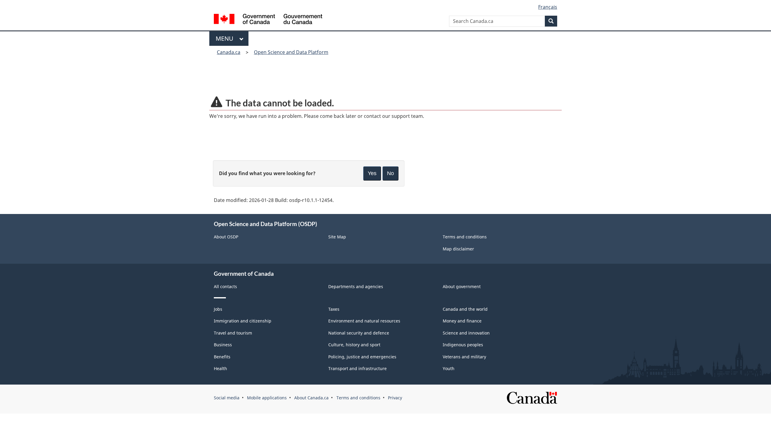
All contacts (225, 286)
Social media (226, 398)
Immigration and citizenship (242, 321)
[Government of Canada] (268, 20)
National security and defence (358, 333)
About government (462, 286)
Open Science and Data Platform (291, 52)
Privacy (395, 398)
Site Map (337, 237)
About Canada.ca (311, 398)
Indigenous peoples (463, 345)
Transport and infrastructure (357, 368)
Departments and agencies (355, 286)
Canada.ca (228, 52)
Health (220, 368)
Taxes (333, 309)
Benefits (222, 357)
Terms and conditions (465, 237)
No (390, 173)
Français (547, 7)
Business (223, 345)
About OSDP (226, 237)
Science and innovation (466, 333)
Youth (448, 368)
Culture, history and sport (354, 345)
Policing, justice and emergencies (362, 357)
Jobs (218, 309)
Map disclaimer (458, 249)
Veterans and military (464, 357)
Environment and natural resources (364, 321)
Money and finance (462, 321)
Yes (372, 173)
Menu (226, 38)
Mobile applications (267, 398)
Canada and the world (465, 309)
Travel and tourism (233, 333)
